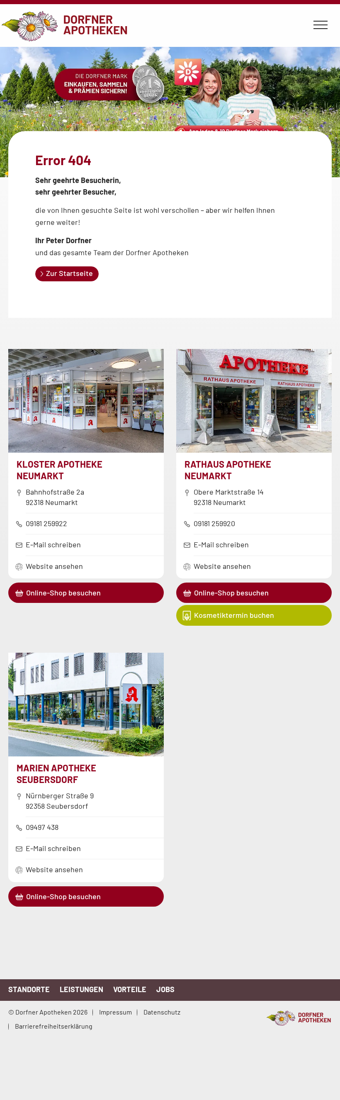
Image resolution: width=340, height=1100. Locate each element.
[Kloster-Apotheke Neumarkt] (86, 449)
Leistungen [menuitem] (81, 989)
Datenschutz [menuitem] (161, 1012)
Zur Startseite (69, 273)
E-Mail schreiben (53, 544)
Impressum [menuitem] (115, 1012)
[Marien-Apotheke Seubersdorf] (86, 753)
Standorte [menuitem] (29, 989)
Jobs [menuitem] (165, 989)
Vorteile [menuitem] (129, 989)
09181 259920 (214, 523)
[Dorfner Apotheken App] (170, 113)
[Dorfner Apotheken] (298, 1018)
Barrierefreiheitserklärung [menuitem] (53, 1026)
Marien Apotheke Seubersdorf (56, 773)
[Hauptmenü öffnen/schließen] (320, 25)
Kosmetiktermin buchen (234, 615)
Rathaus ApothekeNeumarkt (228, 470)
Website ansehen (54, 566)
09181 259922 (46, 523)
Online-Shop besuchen (63, 592)
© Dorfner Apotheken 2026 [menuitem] (47, 1012)
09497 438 (42, 827)
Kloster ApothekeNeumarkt (59, 470)
